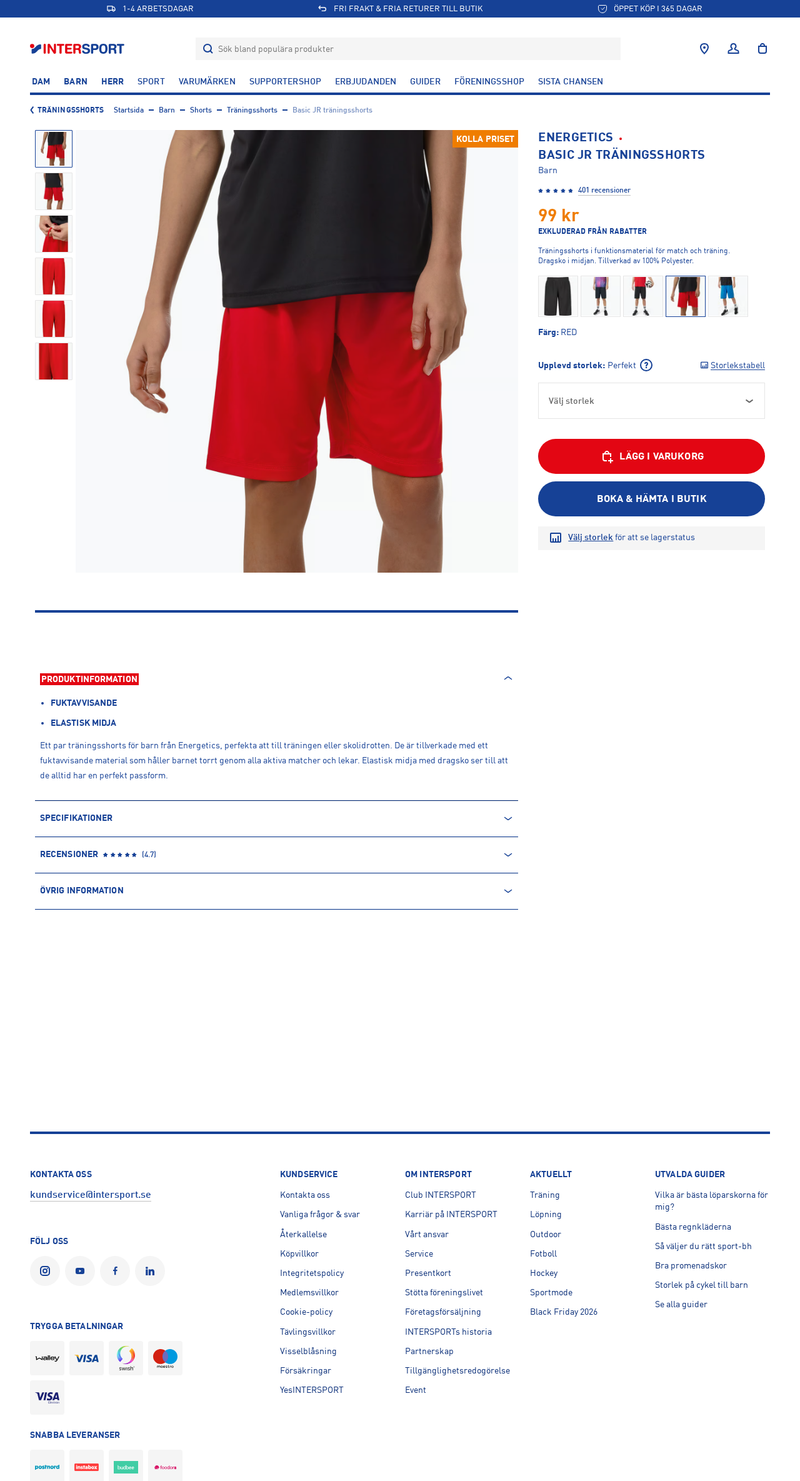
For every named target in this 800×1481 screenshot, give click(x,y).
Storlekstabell (738, 365)
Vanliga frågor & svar (320, 1214)
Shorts (201, 110)
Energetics (575, 137)
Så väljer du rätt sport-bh (703, 1246)
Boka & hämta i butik (652, 499)
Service (419, 1253)
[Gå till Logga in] (733, 48)
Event (415, 1390)
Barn (75, 81)
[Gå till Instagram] (47, 1271)
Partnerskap (429, 1351)
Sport (151, 81)
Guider (425, 81)
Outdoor (545, 1234)
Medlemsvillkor (309, 1292)
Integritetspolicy (312, 1273)
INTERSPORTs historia (448, 1332)
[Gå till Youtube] (82, 1271)
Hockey (544, 1273)
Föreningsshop (489, 81)
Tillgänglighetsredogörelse (457, 1370)
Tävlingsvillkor (308, 1332)
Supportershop (285, 81)
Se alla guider (681, 1304)
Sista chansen (570, 81)
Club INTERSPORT (440, 1195)
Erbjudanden (365, 81)
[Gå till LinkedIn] (152, 1271)
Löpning (546, 1214)
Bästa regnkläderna (693, 1227)
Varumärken (207, 81)
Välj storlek (590, 537)
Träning (545, 1195)
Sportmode (551, 1292)
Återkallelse (303, 1234)
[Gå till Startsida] (78, 48)
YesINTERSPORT (312, 1390)
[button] (54, 149)
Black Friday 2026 (564, 1312)
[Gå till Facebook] (117, 1271)
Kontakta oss (305, 1195)
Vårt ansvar (427, 1234)
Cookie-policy (306, 1312)
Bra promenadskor (691, 1265)
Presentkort (428, 1273)
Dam (41, 81)
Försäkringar (305, 1370)
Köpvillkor (299, 1253)
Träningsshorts (71, 110)
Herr (112, 81)
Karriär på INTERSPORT (451, 1214)
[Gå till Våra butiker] (704, 48)
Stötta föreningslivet (444, 1292)
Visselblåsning (308, 1351)
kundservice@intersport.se (90, 1194)
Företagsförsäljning (443, 1312)
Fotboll (543, 1253)
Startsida (129, 110)
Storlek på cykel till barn (701, 1285)
